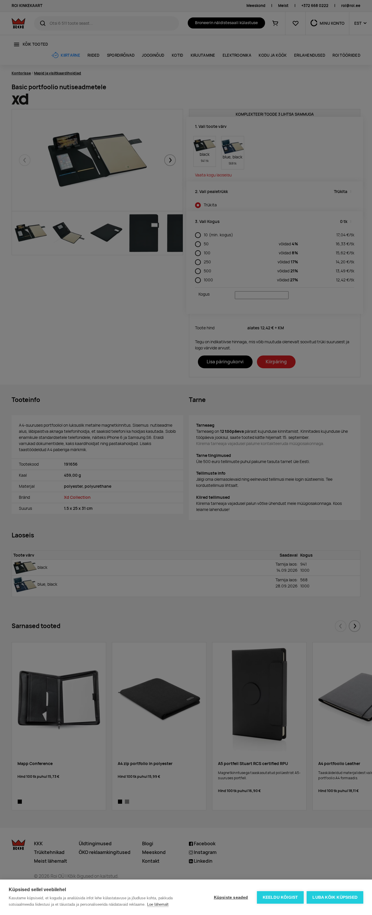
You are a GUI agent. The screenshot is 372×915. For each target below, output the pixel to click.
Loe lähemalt (158, 904)
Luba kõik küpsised (334, 897)
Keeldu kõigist (280, 897)
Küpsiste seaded (231, 897)
